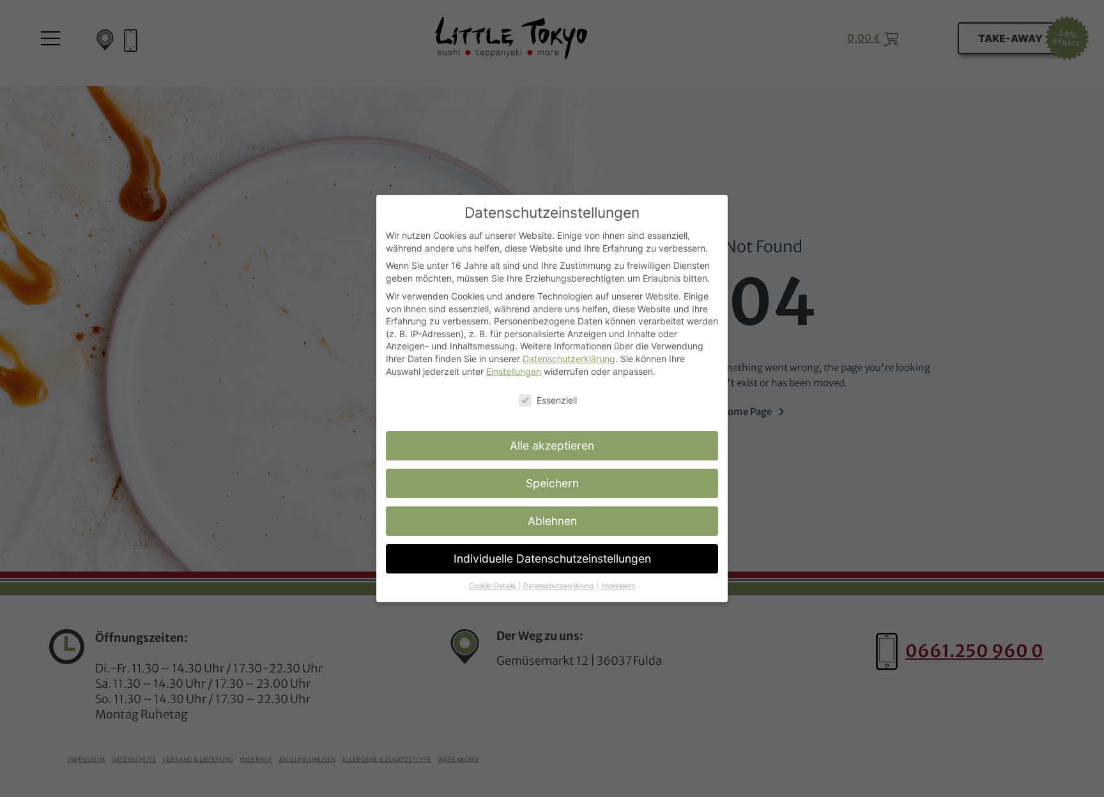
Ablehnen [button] (552, 521)
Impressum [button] (618, 586)
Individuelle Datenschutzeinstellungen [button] (552, 558)
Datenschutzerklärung (569, 358)
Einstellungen (513, 371)
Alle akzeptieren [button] (552, 445)
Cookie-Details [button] (493, 586)
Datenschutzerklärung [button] (559, 586)
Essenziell (557, 400)
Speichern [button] (552, 483)
